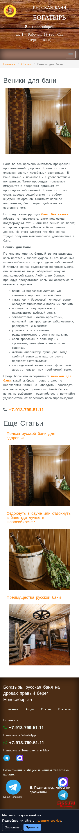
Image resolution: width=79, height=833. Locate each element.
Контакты (64, 709)
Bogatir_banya (63, 782)
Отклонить (12, 827)
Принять (32, 827)
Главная (9, 64)
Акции (29, 709)
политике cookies (48, 820)
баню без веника (54, 214)
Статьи (26, 64)
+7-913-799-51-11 (26, 409)
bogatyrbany (63, 795)
